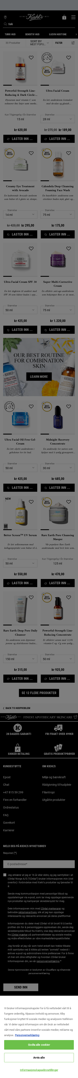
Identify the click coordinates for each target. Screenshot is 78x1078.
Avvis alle (39, 1057)
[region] (39, 1037)
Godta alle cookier (39, 1044)
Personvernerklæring (27, 1035)
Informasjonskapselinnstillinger (39, 1070)
